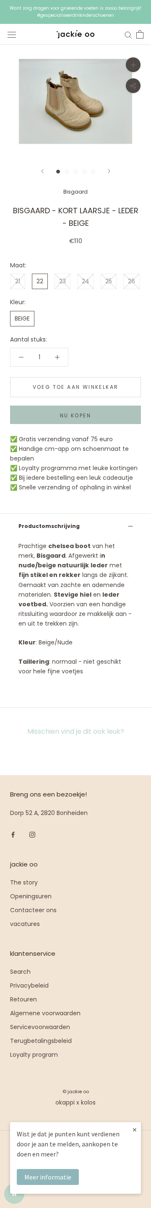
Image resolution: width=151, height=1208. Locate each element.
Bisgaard (75, 191)
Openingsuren (31, 896)
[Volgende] (109, 171)
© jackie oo (75, 1091)
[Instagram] (32, 834)
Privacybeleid (29, 985)
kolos (88, 1102)
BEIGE (22, 318)
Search (20, 971)
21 (17, 281)
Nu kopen (75, 415)
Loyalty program (34, 1054)
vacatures (25, 924)
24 (85, 281)
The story (24, 882)
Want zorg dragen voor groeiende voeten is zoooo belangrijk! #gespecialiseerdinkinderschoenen (75, 11)
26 (131, 281)
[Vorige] (42, 171)
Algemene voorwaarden (45, 1013)
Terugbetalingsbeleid (41, 1041)
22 (39, 281)
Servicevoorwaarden (40, 1027)
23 (62, 281)
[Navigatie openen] (12, 34)
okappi (65, 1102)
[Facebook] (13, 834)
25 (108, 281)
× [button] (135, 1129)
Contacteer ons (33, 910)
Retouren (23, 999)
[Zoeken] (128, 34)
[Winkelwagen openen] (139, 34)
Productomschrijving (49, 526)
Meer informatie (47, 1177)
